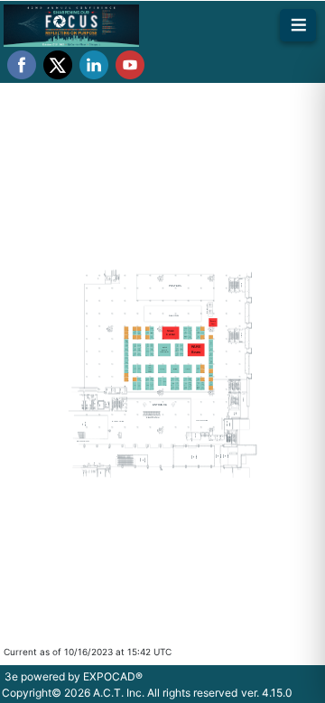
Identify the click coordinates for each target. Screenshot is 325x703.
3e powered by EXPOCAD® (74, 676)
